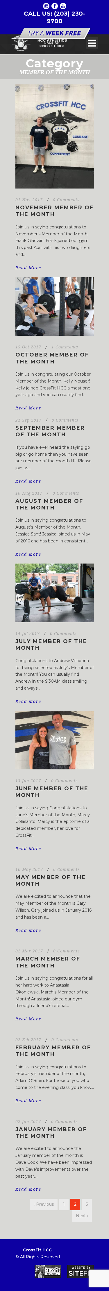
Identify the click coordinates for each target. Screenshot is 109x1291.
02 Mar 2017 (29, 951)
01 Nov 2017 (29, 199)
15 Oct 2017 (28, 347)
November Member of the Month (54, 210)
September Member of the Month (50, 431)
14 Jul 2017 (27, 633)
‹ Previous (44, 1204)
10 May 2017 (29, 869)
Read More (28, 267)
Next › (82, 1215)
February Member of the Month (53, 1050)
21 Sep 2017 (28, 420)
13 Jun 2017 (28, 780)
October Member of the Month (52, 358)
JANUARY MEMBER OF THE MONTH (51, 1132)
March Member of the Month (47, 962)
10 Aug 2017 (28, 493)
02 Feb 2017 (28, 1039)
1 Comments (64, 347)
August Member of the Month (49, 504)
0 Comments (66, 199)
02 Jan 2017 (28, 1121)
